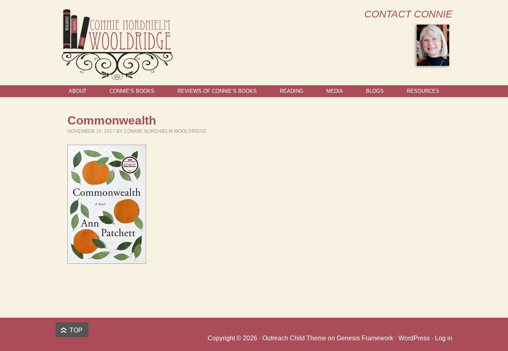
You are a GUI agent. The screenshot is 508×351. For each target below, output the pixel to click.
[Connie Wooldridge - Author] (116, 76)
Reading (291, 91)
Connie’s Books (132, 91)
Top (76, 330)
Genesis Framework (365, 338)
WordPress (414, 338)
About (78, 91)
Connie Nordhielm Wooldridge (165, 131)
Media (334, 91)
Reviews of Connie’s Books (217, 91)
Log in (443, 338)
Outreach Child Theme (294, 338)
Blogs (375, 91)
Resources (423, 91)
